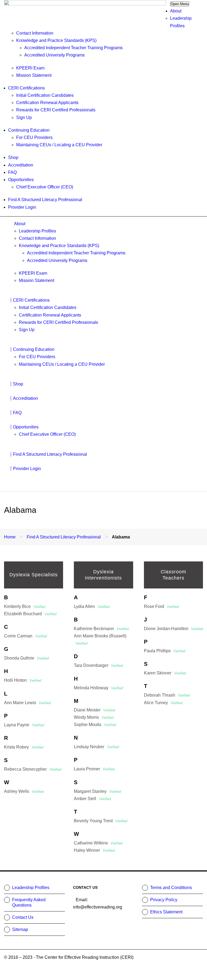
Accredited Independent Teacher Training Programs (73, 47)
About (175, 11)
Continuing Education (29, 130)
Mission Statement (33, 75)
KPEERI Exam (30, 68)
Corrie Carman (25, 636)
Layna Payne (24, 725)
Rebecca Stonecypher (32, 769)
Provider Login (22, 207)
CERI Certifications (26, 88)
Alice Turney (163, 702)
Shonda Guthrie (26, 658)
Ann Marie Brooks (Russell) (100, 639)
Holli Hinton (22, 680)
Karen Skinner (165, 673)
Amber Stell (92, 798)
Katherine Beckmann (101, 628)
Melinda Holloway (98, 688)
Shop (13, 157)
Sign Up (24, 117)
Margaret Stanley (97, 791)
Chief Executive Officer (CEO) (44, 187)
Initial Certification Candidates (45, 95)
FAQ (12, 172)
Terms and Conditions (171, 887)
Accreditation (20, 165)
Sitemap (20, 929)
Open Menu (180, 4)
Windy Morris (93, 717)
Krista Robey (23, 747)
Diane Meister (94, 710)
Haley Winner (94, 850)
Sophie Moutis (95, 724)
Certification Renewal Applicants (47, 102)
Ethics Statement (166, 912)
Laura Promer (94, 769)
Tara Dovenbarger (98, 665)
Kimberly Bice (24, 606)
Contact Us (22, 917)
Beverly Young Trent (100, 820)
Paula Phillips (164, 650)
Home (10, 537)
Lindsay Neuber (96, 746)
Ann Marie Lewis (27, 702)
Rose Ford (161, 606)
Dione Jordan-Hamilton (173, 628)
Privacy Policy (163, 899)
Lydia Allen (91, 606)
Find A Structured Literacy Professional (45, 199)
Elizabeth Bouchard (30, 613)
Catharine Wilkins (98, 843)
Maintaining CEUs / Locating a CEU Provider (59, 144)
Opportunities (21, 179)
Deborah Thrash (167, 695)
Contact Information (34, 33)
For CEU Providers (34, 137)
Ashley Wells (24, 791)
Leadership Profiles (37, 231)
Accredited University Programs (54, 55)
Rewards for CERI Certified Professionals (55, 110)
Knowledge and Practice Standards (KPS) (56, 40)
